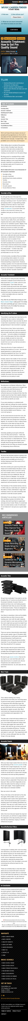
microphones (8, 208)
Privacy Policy (16, 1011)
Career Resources (7, 947)
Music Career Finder (8, 936)
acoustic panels (18, 764)
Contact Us (5, 952)
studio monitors (14, 657)
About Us (4, 950)
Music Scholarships (8, 973)
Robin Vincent (10, 51)
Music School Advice (8, 965)
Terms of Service (6, 1011)
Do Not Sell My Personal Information (11, 998)
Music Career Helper (7, 302)
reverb (12, 282)
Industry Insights (7, 942)
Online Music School (8, 971)
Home (3, 955)
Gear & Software (10, 38)
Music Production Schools (10, 968)
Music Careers (6, 939)
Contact (3, 1014)
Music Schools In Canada (9, 976)
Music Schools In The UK (9, 979)
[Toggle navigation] (2, 2)
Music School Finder (8, 963)
